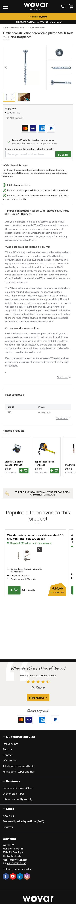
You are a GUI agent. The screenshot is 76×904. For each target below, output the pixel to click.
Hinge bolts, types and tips (19, 771)
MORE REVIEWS (36, 697)
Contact (8, 754)
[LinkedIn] (20, 876)
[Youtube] (13, 876)
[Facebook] (6, 876)
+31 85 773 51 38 (16, 863)
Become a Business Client (18, 788)
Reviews (8, 826)
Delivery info (10, 743)
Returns (7, 749)
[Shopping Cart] (71, 6)
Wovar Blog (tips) (13, 793)
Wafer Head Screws (15, 28)
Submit (63, 154)
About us (8, 815)
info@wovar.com (18, 859)
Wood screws (37, 28)
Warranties (9, 760)
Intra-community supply (17, 799)
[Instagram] (27, 876)
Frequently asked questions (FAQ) (23, 821)
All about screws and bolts (18, 766)
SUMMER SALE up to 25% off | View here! (39, 22)
